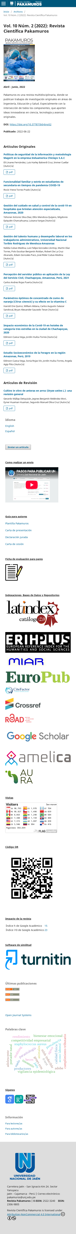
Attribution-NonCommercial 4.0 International (33, 1214)
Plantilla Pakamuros (17, 523)
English (9, 426)
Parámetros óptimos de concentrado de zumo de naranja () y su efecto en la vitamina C (35, 299)
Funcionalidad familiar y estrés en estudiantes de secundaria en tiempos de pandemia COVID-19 (33, 183)
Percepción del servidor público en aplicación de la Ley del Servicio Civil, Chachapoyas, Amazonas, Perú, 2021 (37, 276)
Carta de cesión (14, 544)
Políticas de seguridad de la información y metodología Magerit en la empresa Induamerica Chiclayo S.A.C (37, 156)
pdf (10, 172)
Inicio (6, 11)
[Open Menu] (3, 3)
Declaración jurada (16, 537)
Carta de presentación (18, 530)
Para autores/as (13, 1128)
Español (10, 431)
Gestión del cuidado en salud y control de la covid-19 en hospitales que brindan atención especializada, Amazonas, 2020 (38, 209)
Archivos (18, 11)
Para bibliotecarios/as (16, 1133)
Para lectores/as (13, 1123)
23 (46, 930)
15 (46, 925)
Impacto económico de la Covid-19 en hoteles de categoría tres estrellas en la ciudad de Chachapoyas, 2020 (36, 329)
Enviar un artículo (18, 447)
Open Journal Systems (18, 1015)
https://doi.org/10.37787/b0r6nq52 (30, 124)
